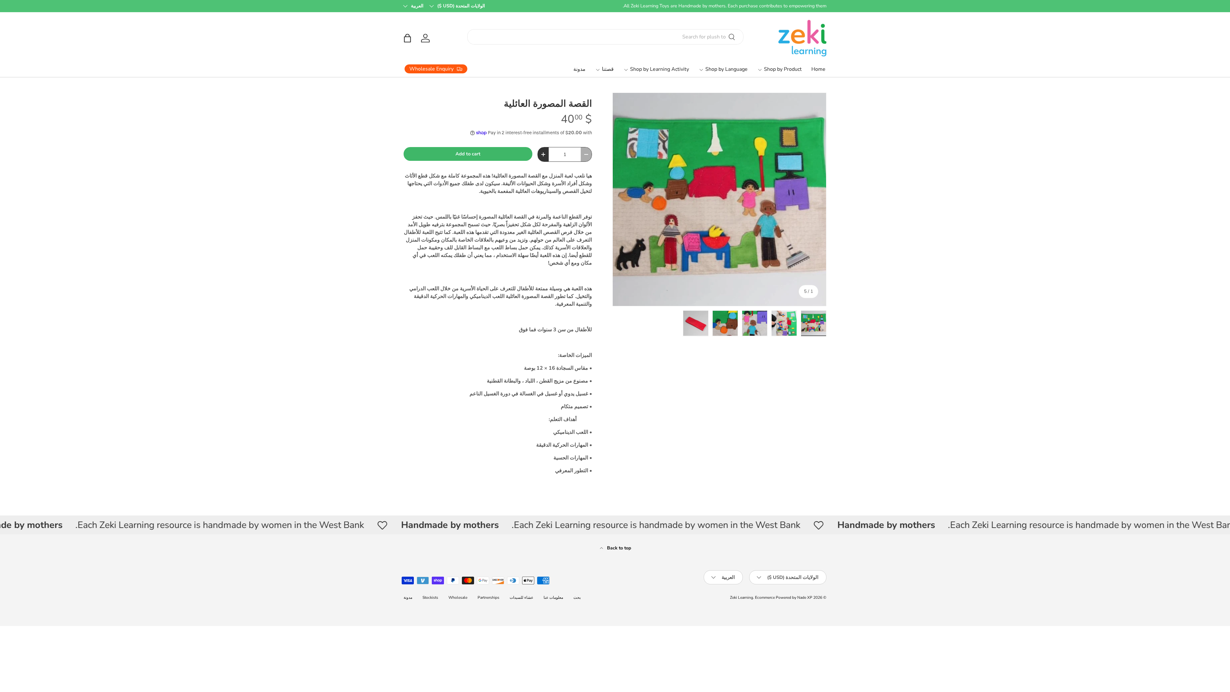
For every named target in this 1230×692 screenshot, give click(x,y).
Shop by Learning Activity (659, 69)
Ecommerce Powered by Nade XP (783, 597)
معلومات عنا (553, 597)
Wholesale (457, 597)
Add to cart (467, 154)
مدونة (579, 69)
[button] (407, 38)
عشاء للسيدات (521, 597)
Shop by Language (726, 69)
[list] (719, 199)
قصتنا (608, 69)
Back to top (618, 548)
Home (818, 69)
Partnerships (488, 597)
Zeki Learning (741, 597)
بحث (577, 597)
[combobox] (605, 36)
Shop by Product (783, 69)
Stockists (430, 597)
